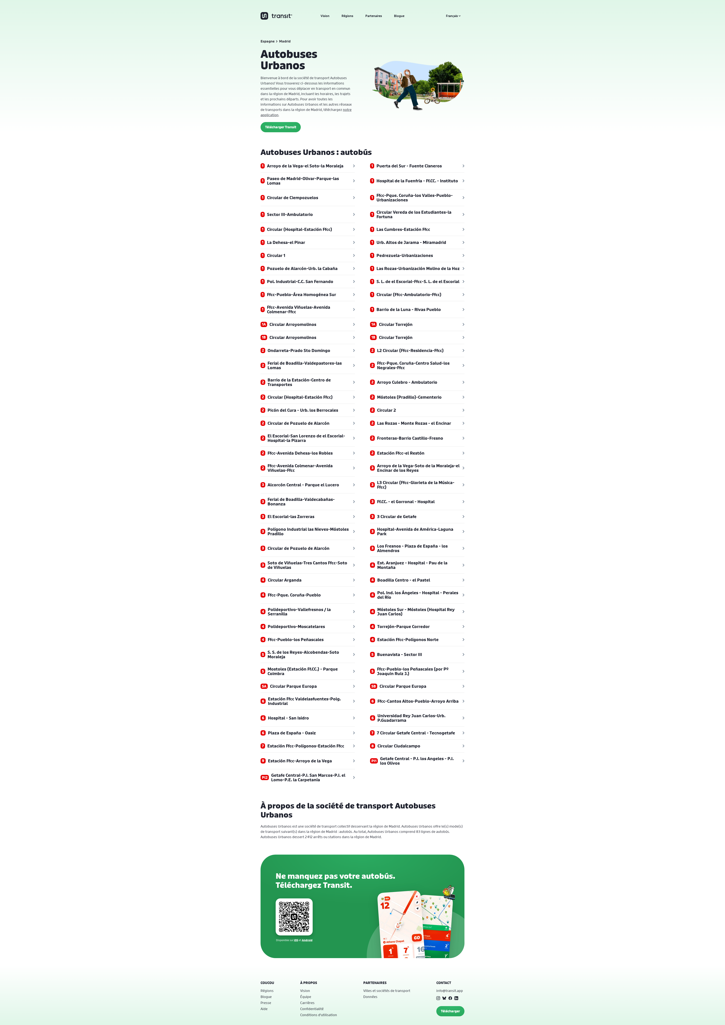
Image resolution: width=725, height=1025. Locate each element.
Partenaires (373, 16)
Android (307, 940)
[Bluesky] (444, 998)
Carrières (307, 1003)
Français (452, 16)
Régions (347, 16)
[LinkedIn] (456, 998)
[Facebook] (450, 998)
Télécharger (450, 1011)
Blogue (399, 16)
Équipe (305, 997)
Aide (264, 1009)
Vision (325, 16)
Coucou (267, 982)
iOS (296, 940)
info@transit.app (449, 991)
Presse (266, 1003)
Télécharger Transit (280, 127)
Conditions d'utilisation (318, 1015)
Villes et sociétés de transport (386, 991)
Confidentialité (312, 1009)
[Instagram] (438, 998)
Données (370, 997)
